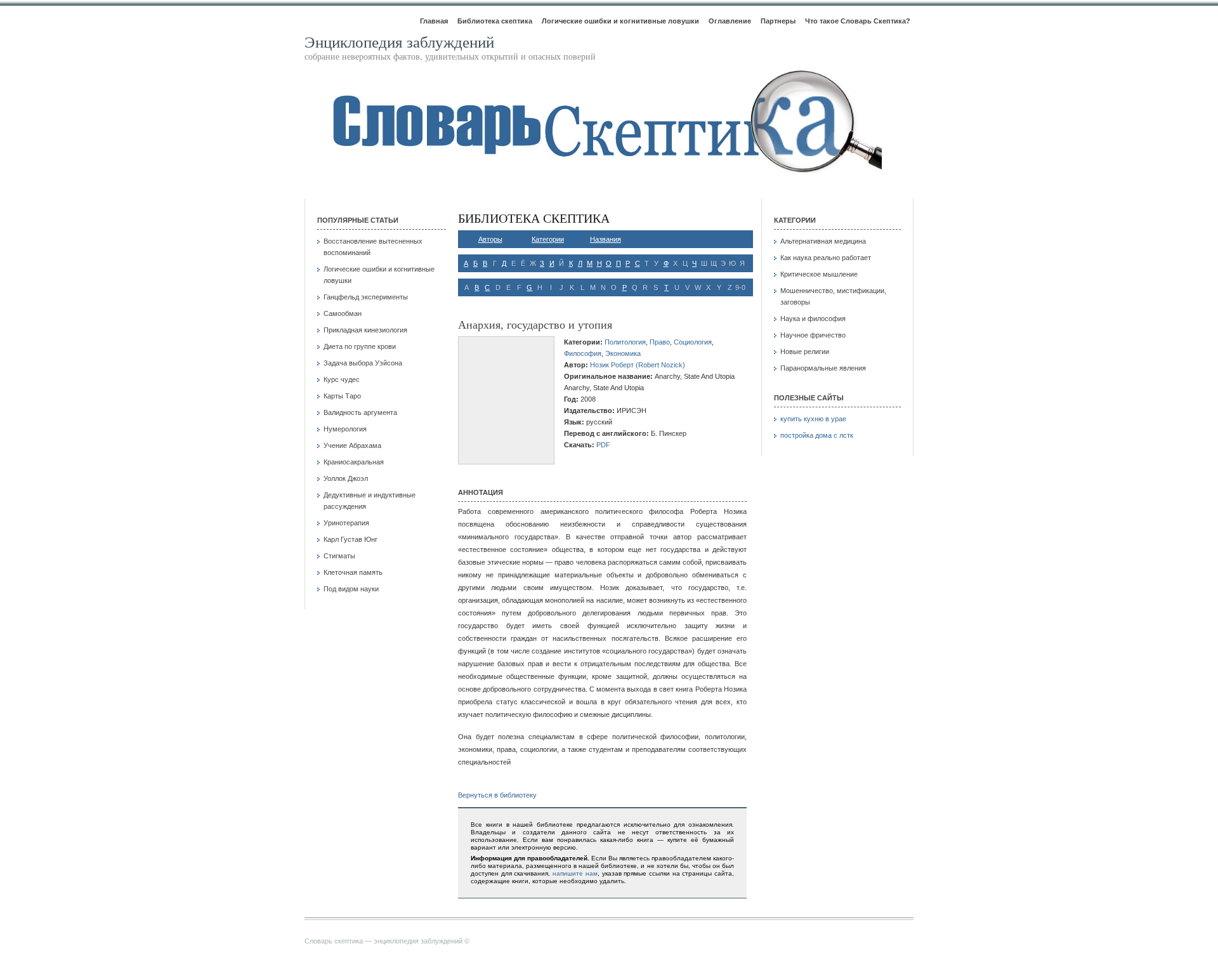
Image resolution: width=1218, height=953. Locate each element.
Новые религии (804, 351)
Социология (693, 342)
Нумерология (345, 429)
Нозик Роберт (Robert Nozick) (637, 365)
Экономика (623, 353)
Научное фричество (813, 335)
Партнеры (778, 21)
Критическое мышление (819, 274)
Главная (434, 21)
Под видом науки (351, 589)
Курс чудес (342, 379)
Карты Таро (342, 396)
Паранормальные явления (823, 368)
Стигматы (339, 556)
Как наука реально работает (825, 257)
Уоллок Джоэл (346, 478)
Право (660, 342)
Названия (605, 239)
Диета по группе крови (360, 346)
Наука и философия (813, 318)
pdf (603, 445)
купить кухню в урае (813, 419)
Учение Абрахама (352, 445)
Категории (548, 239)
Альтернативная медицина (823, 241)
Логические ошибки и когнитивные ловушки (620, 21)
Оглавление (730, 21)
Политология (625, 342)
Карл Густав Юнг (350, 539)
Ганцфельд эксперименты (366, 297)
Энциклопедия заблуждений (399, 41)
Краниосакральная (354, 462)
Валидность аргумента (360, 412)
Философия (582, 353)
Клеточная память (353, 572)
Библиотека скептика (494, 21)
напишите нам (575, 873)
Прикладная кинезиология (365, 330)
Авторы (490, 239)
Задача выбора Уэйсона (363, 363)
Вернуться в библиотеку (497, 795)
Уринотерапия (346, 523)
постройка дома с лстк (816, 435)
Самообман (343, 313)
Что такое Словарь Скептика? (857, 21)
